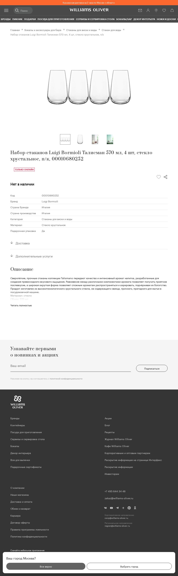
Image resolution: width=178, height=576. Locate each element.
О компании (17, 487)
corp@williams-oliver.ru (116, 517)
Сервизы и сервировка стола (95, 19)
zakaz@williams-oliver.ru (119, 498)
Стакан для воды (111, 30)
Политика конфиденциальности (28, 536)
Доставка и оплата (21, 501)
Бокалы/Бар (124, 19)
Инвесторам (112, 474)
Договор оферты (20, 522)
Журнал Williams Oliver (118, 439)
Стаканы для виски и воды (81, 30)
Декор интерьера (144, 19)
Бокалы (14, 446)
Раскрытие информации (119, 467)
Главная (15, 30)
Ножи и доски (166, 19)
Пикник (17, 19)
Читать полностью (21, 305)
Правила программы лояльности (29, 529)
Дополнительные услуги (34, 255)
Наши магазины (19, 494)
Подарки (30, 19)
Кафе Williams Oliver (117, 446)
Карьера (15, 515)
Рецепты (110, 432)
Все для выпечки (20, 460)
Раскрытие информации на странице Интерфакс (133, 460)
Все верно (46, 566)
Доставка (23, 242)
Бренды (6, 19)
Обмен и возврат (20, 508)
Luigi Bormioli (50, 201)
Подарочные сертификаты (26, 467)
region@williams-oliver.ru (117, 525)
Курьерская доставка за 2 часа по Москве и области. (89, 2)
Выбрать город (129, 566)
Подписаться (151, 368)
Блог (107, 425)
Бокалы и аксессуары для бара (43, 30)
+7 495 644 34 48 (115, 491)
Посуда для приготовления (56, 19)
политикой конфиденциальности (66, 378)
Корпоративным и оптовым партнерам (127, 453)
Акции (108, 418)
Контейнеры (17, 425)
